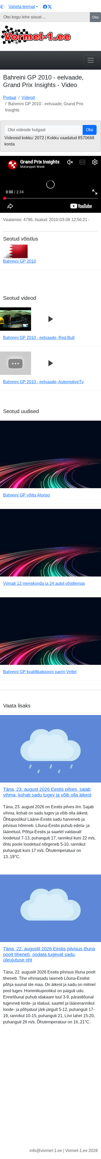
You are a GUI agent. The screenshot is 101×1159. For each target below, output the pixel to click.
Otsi (95, 17)
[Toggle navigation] (90, 60)
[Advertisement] (50, 1090)
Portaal (9, 97)
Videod (28, 97)
